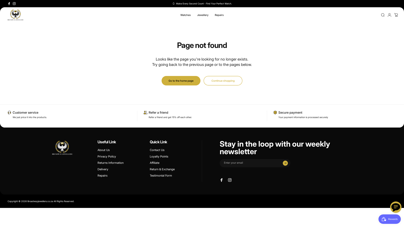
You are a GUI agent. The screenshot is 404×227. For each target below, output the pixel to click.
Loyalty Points (159, 156)
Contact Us (157, 150)
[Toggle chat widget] (395, 207)
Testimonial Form (161, 175)
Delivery (103, 169)
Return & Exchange (162, 169)
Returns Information (111, 162)
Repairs (102, 175)
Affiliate (154, 162)
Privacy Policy (107, 156)
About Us (104, 150)
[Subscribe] (285, 163)
